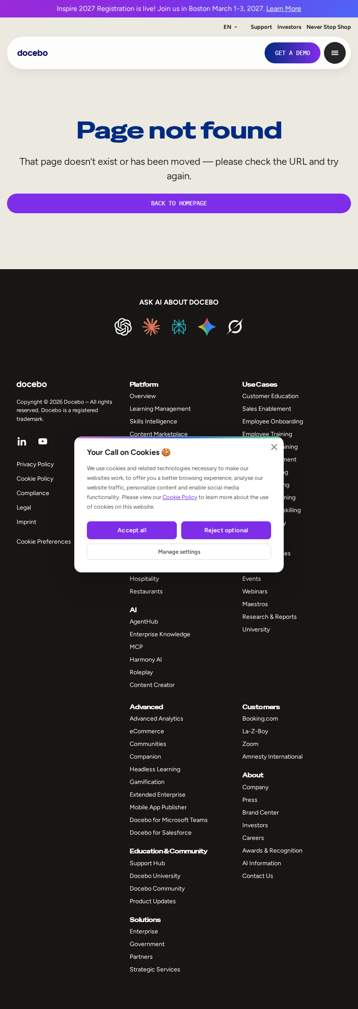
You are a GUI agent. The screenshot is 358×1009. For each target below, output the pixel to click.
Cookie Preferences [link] (44, 541)
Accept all (131, 530)
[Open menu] (335, 53)
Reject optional (226, 530)
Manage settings (179, 551)
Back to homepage (179, 203)
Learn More (283, 8)
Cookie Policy (179, 497)
